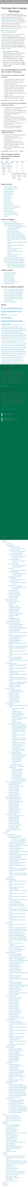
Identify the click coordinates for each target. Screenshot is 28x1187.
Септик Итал (7, 199)
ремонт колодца (23, 338)
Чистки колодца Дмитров (10, 301)
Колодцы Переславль (11, 1139)
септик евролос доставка (21, 342)
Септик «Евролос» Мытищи (16, 904)
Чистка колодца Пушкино (16, 324)
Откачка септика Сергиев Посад (17, 1044)
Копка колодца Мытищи (12, 1135)
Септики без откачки (11, 996)
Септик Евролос (8, 193)
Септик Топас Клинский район (17, 946)
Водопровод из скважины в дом (12, 207)
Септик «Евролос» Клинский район (18, 909)
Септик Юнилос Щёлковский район (18, 1111)
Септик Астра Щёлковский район (17, 1095)
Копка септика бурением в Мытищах (18, 985)
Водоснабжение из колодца (11, 205)
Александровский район (10, 272)
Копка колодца (10, 545)
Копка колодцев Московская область (13, 225)
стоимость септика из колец (6, 359)
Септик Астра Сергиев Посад (16, 1090)
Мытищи (11, 568)
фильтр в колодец (11, 362)
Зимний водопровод (14, 752)
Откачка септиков (10, 1019)
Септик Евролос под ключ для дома (15, 1171)
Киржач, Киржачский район (16, 1050)
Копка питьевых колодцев (10, 186)
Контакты (5, 1185)
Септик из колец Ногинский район (18, 868)
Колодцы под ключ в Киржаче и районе (16, 1132)
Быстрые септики (10, 877)
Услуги (4, 542)
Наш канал (6, 1184)
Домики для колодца (9, 208)
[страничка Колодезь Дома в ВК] (9, 418)
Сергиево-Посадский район (11, 282)
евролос (11, 330)
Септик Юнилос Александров (16, 1100)
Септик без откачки (9, 194)
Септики (5, 832)
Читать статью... (5, 386)
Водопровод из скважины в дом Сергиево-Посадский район (19, 739)
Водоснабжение (10, 703)
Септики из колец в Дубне (19, 839)
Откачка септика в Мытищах (16, 1036)
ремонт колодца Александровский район (9, 340)
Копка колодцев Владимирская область (14, 262)
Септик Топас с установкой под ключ (15, 1173)
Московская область (14, 546)
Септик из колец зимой (12, 1081)
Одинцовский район (14, 593)
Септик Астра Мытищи (15, 1097)
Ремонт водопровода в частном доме (15, 781)
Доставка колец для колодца (13, 798)
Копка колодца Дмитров (12, 1129)
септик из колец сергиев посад (12, 347)
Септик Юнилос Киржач (15, 1104)
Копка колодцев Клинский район (15, 234)
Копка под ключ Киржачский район (16, 267)
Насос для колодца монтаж (13, 829)
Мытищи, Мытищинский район (17, 1070)
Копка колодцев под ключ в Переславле (14, 260)
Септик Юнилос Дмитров (15, 1101)
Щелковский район (9, 283)
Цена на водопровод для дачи (14, 1120)
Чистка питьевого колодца (11, 213)
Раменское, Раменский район (17, 935)
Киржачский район (9, 277)
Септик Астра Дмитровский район (18, 1086)
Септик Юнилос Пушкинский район (18, 1109)
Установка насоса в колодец (11, 214)
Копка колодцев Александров (14, 263)
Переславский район (9, 280)
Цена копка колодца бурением (14, 1117)
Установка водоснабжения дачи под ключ (12, 320)
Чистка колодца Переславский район (13, 292)
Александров (12, 578)
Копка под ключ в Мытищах (14, 232)
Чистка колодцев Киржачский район (13, 297)
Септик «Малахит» (11, 1045)
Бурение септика (8, 191)
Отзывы (5, 1153)
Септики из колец (8, 189)
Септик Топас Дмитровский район (18, 927)
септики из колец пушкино (8, 355)
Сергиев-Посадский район (16, 554)
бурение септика (18, 326)
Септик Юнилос (8, 202)
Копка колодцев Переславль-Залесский (14, 259)
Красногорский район (14, 592)
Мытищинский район (9, 279)
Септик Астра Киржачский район (17, 1089)
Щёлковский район (17, 764)
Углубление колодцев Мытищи (17, 677)
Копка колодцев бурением (11, 188)
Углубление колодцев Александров (18, 682)
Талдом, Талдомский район (16, 1079)
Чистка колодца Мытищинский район (13, 290)
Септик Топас (7, 196)
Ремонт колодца (8, 210)
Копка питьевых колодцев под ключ (13, 257)
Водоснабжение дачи (12, 308)
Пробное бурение (8, 203)
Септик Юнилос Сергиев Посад (17, 1106)
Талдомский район (14, 571)
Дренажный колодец (11, 599)
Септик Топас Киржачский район (17, 929)
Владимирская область (10, 274)
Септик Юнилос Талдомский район (18, 1107)
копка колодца (18, 330)
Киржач (11, 604)
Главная (5, 540)
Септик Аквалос (8, 197)
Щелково (8, 1149)
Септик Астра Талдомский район (17, 1093)
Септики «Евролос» (11, 879)
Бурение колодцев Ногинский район (18, 646)
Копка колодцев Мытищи (13, 231)
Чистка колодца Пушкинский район (13, 294)
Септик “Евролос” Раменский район (18, 899)
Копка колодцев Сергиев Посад (14, 1146)
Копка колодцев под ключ (18, 548)
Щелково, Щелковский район (16, 1072)
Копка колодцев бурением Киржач (18, 627)
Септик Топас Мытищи (15, 950)
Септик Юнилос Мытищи (15, 1112)
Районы (5, 1123)
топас (14, 359)
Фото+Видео (9, 1179)
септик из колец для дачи (8, 345)
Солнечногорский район (15, 595)
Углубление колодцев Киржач (16, 683)
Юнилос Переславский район (16, 1103)
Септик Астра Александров (16, 1084)
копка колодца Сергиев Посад (15, 335)
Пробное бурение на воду (13, 621)
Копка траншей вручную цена (13, 797)
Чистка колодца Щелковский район (13, 295)
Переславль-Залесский (15, 585)
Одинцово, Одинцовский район (17, 933)
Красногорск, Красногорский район (18, 930)
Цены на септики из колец (13, 1118)
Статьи (5, 1182)
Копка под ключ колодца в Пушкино (16, 237)
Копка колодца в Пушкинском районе (15, 1156)
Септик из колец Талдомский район (18, 854)
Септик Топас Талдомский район (17, 937)
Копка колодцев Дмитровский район (16, 226)
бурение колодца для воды (9, 326)
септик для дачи (10, 342)
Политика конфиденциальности (9, 409)
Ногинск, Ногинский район (16, 932)
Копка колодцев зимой (12, 1168)
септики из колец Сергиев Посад (17, 353)
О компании (9, 543)
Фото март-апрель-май (12, 1180)
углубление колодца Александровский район (10, 360)
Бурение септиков (10, 952)
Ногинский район (13, 596)
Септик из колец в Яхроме (19, 840)
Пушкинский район (14, 559)
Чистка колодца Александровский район (14, 289)
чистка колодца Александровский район (19, 363)
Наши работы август (11, 1176)
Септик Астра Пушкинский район (17, 1092)
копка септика (17, 338)
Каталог (6, 216)
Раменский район (13, 598)
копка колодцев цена (10, 338)
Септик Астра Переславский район (18, 1087)
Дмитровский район (9, 275)
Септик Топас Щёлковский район (17, 949)
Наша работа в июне (11, 1166)
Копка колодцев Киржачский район (16, 265)
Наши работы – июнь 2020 (13, 1177)
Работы (5, 1154)
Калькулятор (6, 1121)
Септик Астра (7, 200)
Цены (4, 1114)
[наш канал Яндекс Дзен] (7, 413)
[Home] (2, 0)
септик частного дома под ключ (14, 357)
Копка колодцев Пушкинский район (16, 236)
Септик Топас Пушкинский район (17, 938)
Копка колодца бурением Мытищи (18, 635)
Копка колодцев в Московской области (14, 223)
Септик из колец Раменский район (18, 873)
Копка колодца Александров (13, 1125)
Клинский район (13, 590)
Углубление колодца (9, 211)
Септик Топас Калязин (15, 947)
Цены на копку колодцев (12, 1115)
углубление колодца (19, 359)
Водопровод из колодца (12, 1174)
